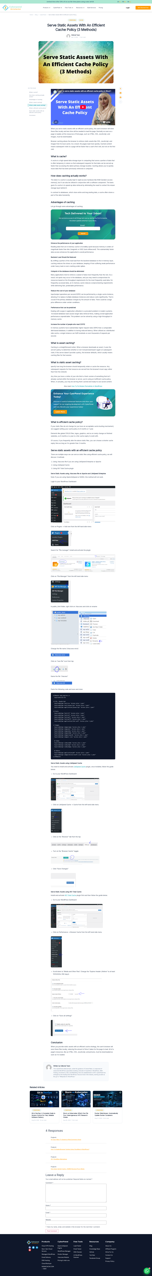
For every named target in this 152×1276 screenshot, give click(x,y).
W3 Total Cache (70, 895)
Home (31, 14)
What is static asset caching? (37, 105)
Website (48, 1219)
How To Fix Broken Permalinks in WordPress (86, 386)
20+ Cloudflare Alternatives (59, 1159)
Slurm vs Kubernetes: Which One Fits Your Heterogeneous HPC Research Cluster (75, 1115)
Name (48, 1205)
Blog (36, 14)
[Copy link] (120, 102)
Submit (83, 233)
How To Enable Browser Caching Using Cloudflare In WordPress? (70, 1149)
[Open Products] (49, 8)
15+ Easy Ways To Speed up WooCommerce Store (66, 1139)
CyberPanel (43, 14)
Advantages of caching (35, 99)
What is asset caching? (35, 102)
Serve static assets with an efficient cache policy (36, 111)
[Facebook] (29, 1247)
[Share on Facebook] (120, 97)
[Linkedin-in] (37, 1247)
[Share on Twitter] (120, 88)
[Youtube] (29, 1250)
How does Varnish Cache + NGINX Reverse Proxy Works (67, 1169)
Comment (49, 1182)
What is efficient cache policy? (37, 108)
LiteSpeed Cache (80, 767)
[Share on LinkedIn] (120, 93)
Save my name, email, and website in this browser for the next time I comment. (73, 1227)
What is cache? (33, 92)
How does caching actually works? (36, 95)
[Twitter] (33, 1247)
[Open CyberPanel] (61, 8)
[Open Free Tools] (72, 8)
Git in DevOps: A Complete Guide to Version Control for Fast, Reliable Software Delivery (43, 1115)
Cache (81, 20)
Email (82, 225)
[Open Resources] (84, 8)
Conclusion (32, 115)
